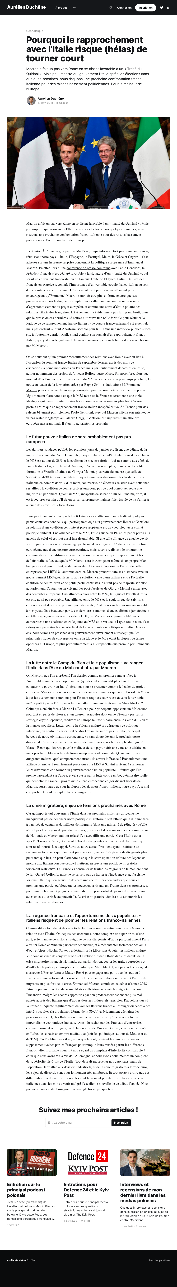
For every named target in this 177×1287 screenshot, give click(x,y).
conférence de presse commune (88, 267)
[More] (74, 7)
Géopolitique (34, 31)
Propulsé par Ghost (159, 1260)
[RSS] (168, 7)
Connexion (124, 7)
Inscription (146, 7)
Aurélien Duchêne (26, 7)
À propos (61, 7)
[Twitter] (161, 7)
